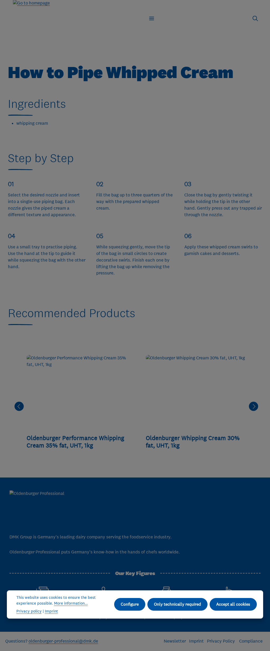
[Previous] (19, 406)
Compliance (251, 641)
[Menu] (151, 18)
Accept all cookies (233, 604)
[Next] (253, 406)
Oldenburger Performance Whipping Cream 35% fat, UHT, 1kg (75, 441)
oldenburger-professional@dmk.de (63, 641)
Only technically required (177, 604)
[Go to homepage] (31, 3)
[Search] (255, 18)
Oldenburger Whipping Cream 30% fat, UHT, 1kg (193, 441)
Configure (130, 604)
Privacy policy (29, 611)
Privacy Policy (221, 641)
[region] (136, 406)
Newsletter (175, 641)
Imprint (196, 641)
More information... (71, 603)
